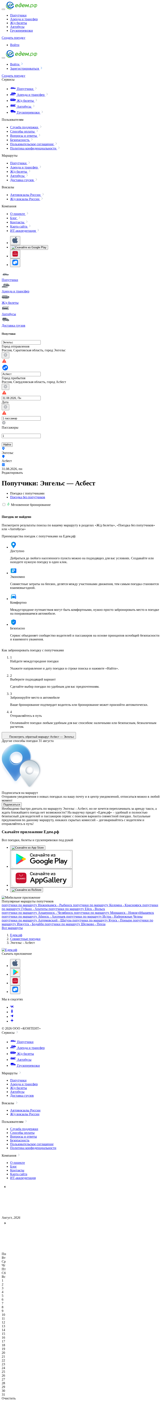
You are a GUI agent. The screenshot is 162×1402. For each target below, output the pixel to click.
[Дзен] (12, 1021)
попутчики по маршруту (37, 905)
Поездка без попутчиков (27, 497)
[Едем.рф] (21, 8)
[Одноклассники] (12, 1012)
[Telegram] (12, 1016)
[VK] (12, 1007)
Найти (7, 444)
